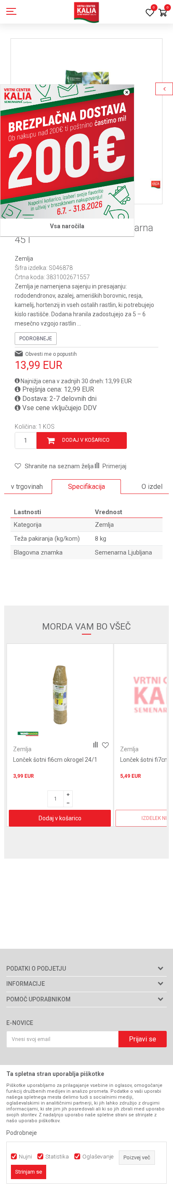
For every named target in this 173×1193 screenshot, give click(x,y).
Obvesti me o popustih (51, 354)
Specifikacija (86, 487)
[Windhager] (27, 734)
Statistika (57, 1156)
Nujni (25, 1156)
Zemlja (24, 258)
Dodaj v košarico (86, 440)
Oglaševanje (97, 1156)
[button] (54, 466)
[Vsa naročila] (67, 152)
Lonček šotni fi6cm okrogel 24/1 (55, 760)
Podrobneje (35, 339)
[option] (86, 486)
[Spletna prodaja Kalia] (86, 12)
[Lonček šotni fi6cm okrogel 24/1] (60, 695)
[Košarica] (162, 13)
